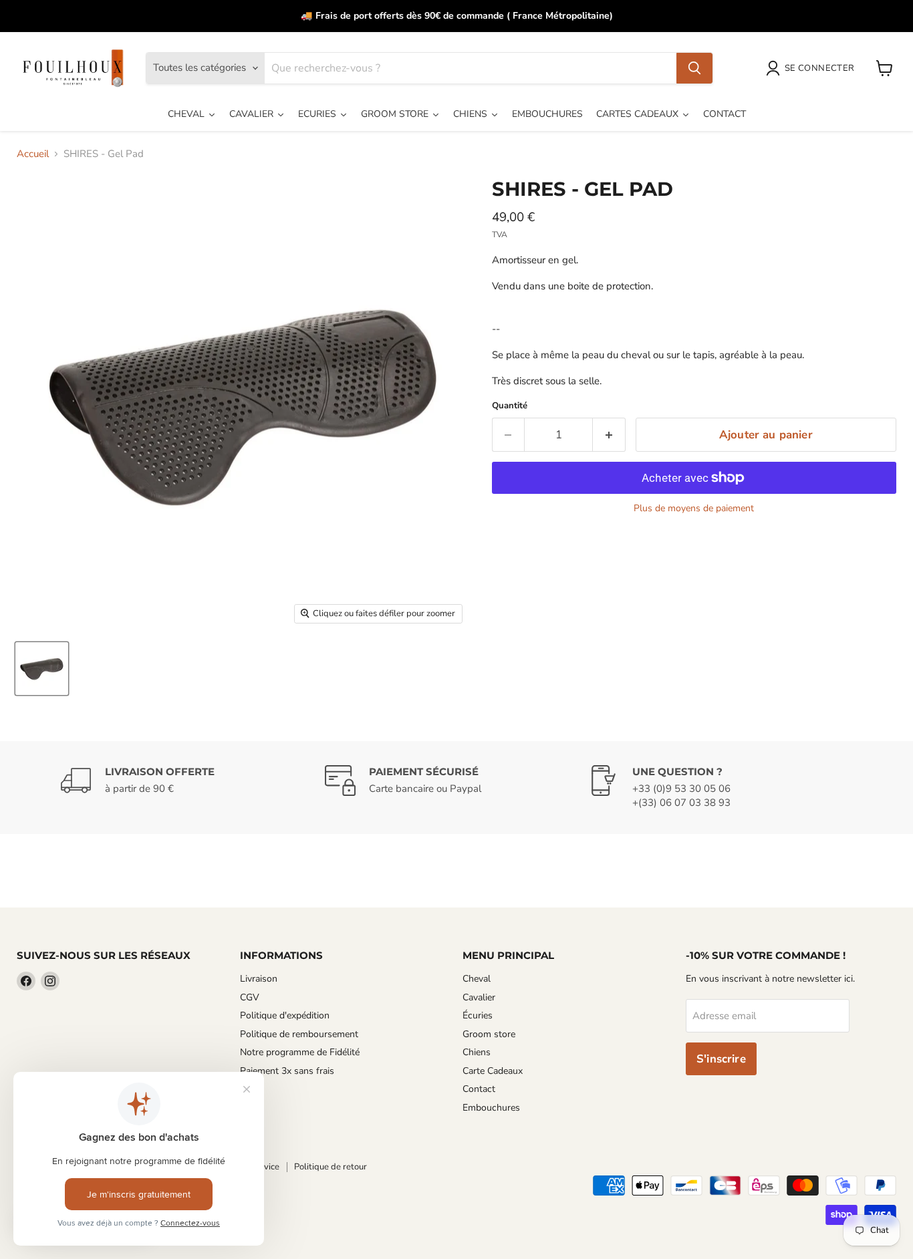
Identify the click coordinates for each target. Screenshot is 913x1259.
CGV (249, 997)
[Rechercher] (694, 68)
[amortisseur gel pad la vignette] (41, 668)
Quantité (509, 406)
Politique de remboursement (299, 1034)
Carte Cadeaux (493, 1071)
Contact (479, 1089)
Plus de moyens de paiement (694, 508)
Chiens (477, 1052)
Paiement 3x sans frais (287, 1071)
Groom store (489, 1034)
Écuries (478, 1015)
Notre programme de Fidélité (300, 1052)
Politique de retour (330, 1167)
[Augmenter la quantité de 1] (609, 435)
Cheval (477, 978)
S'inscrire (721, 1059)
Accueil (33, 154)
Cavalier (479, 997)
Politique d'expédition (285, 1015)
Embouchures (491, 1107)
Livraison (258, 978)
